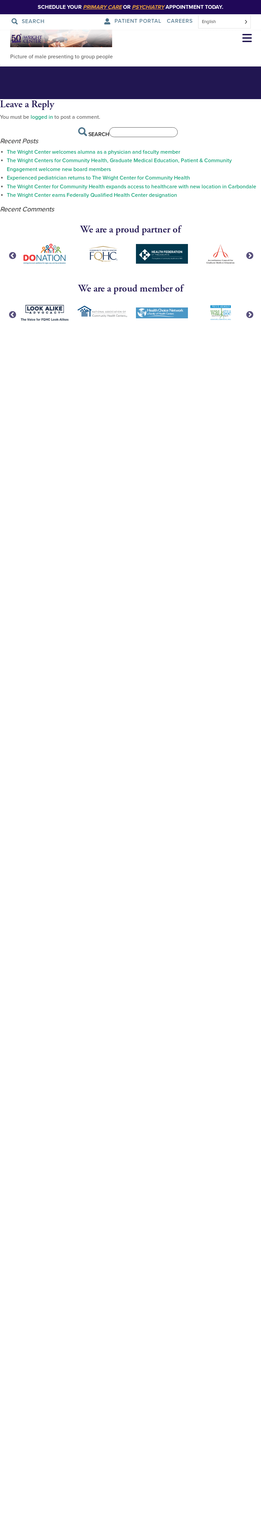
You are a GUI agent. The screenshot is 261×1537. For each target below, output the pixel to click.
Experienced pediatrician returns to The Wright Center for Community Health (98, 177)
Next (249, 255)
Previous (11, 255)
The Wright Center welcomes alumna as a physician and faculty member (93, 152)
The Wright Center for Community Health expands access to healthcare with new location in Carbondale (131, 186)
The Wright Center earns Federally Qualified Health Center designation (92, 195)
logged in (42, 117)
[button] (247, 39)
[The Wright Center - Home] (22, 39)
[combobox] (224, 22)
